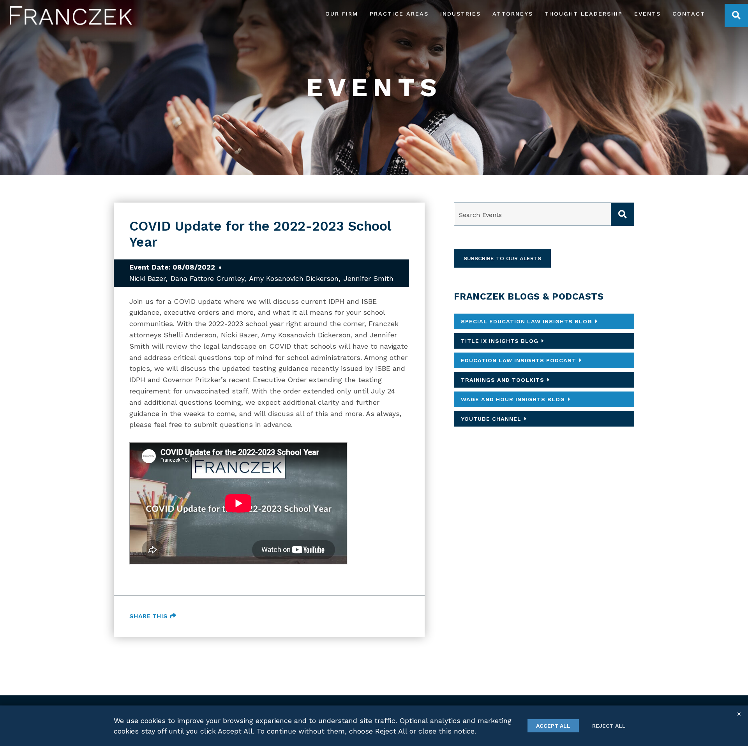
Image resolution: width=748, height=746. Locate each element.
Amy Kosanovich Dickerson (294, 278)
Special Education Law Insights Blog (526, 321)
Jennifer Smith (368, 278)
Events (647, 14)
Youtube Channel (491, 419)
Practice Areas (399, 14)
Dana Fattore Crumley (207, 278)
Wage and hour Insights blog (513, 399)
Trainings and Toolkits (502, 380)
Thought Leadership (584, 14)
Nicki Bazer (147, 278)
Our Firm (341, 14)
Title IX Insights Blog (499, 341)
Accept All (553, 726)
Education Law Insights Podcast (518, 360)
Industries (460, 14)
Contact (688, 14)
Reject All (609, 726)
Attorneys (512, 14)
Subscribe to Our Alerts (502, 258)
